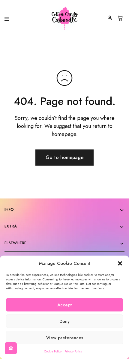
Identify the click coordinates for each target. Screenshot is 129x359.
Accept (64, 305)
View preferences (64, 337)
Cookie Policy (53, 351)
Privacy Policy (73, 351)
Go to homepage (64, 157)
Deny (64, 321)
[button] (120, 263)
